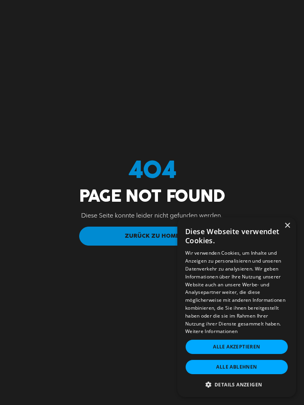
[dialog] (236, 307)
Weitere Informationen (211, 331)
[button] (236, 384)
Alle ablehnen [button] (236, 366)
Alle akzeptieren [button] (236, 346)
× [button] (287, 226)
